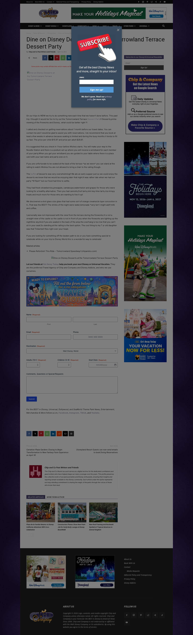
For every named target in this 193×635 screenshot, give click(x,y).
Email (81, 77)
